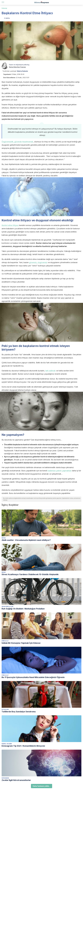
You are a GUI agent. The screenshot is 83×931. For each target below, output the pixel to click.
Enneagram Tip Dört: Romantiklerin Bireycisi (23, 746)
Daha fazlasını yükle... (41, 786)
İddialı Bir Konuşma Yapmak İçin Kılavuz (21, 643)
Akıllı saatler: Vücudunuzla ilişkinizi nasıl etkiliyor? (26, 540)
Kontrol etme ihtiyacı (10, 225)
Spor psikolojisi (7, 606)
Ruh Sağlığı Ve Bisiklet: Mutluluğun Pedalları (23, 608)
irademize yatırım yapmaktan (59, 471)
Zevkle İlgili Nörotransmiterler (16, 780)
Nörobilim (5, 778)
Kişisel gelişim (7, 743)
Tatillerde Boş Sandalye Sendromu (19, 711)
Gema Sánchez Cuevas (17, 67)
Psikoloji (4, 8)
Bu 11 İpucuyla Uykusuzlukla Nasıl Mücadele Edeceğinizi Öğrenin (33, 677)
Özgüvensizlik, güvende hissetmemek (17, 142)
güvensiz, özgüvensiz (38, 262)
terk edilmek (50, 371)
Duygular (5, 709)
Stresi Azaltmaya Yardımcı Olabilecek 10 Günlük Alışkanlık (30, 574)
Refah (4, 538)
